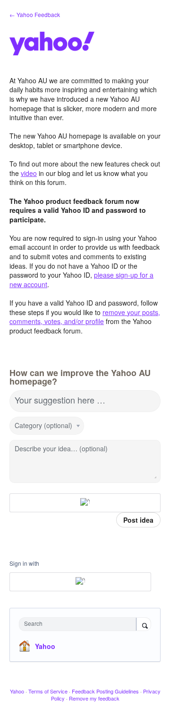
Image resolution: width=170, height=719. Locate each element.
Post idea (138, 520)
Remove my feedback (94, 698)
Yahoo (45, 646)
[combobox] (80, 624)
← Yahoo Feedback (34, 14)
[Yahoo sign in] (85, 502)
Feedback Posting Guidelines (105, 691)
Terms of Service (48, 691)
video (29, 173)
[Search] (143, 624)
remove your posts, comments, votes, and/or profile (84, 316)
